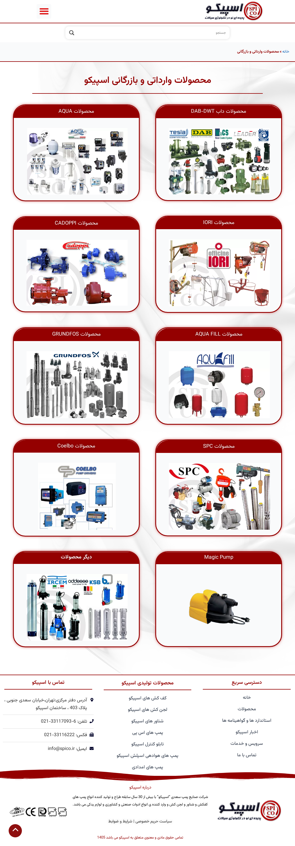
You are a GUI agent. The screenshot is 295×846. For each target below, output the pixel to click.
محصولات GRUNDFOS (76, 334)
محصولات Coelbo (76, 446)
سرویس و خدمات (246, 743)
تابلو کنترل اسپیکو (147, 744)
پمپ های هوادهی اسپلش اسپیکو (147, 755)
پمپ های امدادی (147, 767)
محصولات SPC (219, 447)
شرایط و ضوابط (120, 821)
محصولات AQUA (76, 112)
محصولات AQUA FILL (219, 334)
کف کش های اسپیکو (148, 698)
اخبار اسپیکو (247, 732)
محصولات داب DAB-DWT (218, 112)
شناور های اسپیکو (147, 721)
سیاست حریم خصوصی (153, 821)
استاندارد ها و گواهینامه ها (246, 720)
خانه (285, 52)
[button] (44, 11)
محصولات (247, 709)
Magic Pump (218, 558)
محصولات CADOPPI (76, 223)
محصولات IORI (219, 223)
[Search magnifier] (72, 33)
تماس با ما (246, 755)
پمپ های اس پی (147, 732)
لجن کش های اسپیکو (147, 709)
